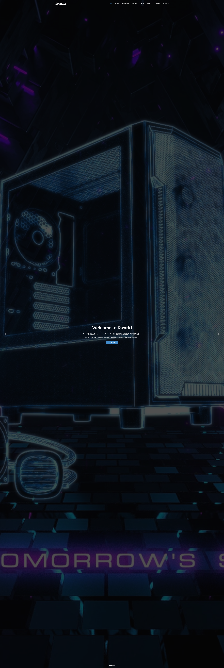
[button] (5, 334)
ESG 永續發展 (125, 4)
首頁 (111, 4)
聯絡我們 (158, 4)
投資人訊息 (134, 4)
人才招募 (142, 4)
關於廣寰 (117, 4)
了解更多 (112, 342)
